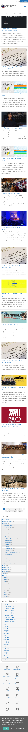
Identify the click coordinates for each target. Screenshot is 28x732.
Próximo (14, 511)
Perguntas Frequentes (17, 704)
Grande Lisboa (8, 585)
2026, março (9, 617)
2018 (6, 639)
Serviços (5, 573)
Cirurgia (7, 536)
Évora (6, 583)
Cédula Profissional (7, 676)
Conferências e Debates (8, 521)
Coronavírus (6, 523)
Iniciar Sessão (24, 1)
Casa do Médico (6, 519)
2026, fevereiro (10, 619)
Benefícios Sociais (17, 669)
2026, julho (9, 608)
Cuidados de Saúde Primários (11, 538)
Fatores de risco (9, 544)
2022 (6, 631)
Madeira (7, 588)
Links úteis (17, 697)
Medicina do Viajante (9, 561)
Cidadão (6, 533)
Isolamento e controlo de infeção (12, 552)
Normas (7, 529)
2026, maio (9, 613)
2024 (6, 626)
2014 (6, 648)
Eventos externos (6, 567)
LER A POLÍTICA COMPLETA (17, 728)
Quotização (17, 711)
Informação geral (9, 527)
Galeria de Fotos (7, 697)
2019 (6, 637)
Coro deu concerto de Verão (10, 193)
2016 (6, 644)
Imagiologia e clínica (10, 548)
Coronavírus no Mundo (9, 563)
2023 (6, 628)
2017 (6, 642)
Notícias (7, 704)
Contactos (17, 683)
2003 (6, 657)
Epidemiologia (8, 542)
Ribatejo (7, 594)
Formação (7, 546)
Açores (6, 577)
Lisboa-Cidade (8, 587)
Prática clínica (6, 571)
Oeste (6, 590)
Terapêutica (8, 558)
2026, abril (9, 615)
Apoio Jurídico (7, 669)
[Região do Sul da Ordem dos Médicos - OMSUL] (8, 6)
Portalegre (7, 592)
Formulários (7, 690)
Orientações (8, 531)
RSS (25, 519)
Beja (6, 581)
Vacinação (8, 560)
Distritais (4, 575)
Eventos (5, 565)
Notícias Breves (6, 569)
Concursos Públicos (7, 683)
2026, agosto (9, 606)
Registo (18, 1)
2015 (6, 646)
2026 (6, 604)
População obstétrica (10, 556)
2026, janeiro (10, 621)
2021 (6, 633)
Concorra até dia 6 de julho (10, 324)
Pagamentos (7, 711)
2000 (6, 659)
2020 (6, 635)
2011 (6, 655)
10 (9, 511)
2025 (6, 624)
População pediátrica (10, 554)
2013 (6, 650)
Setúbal (6, 596)
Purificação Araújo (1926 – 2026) (12, 128)
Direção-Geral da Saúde (9, 525)
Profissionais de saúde (10, 534)
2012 (6, 653)
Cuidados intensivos (10, 540)
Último (20, 511)
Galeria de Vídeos (17, 690)
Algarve (6, 579)
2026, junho (9, 610)
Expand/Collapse (24, 523)
